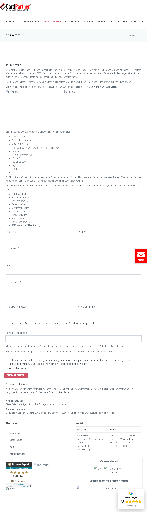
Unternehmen (119, 21)
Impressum (15, 432)
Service (102, 21)
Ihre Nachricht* (13, 282)
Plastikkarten (52, 21)
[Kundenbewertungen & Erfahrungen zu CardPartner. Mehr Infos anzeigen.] (19, 474)
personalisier (81, 185)
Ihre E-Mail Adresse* (16, 306)
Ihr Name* (81, 231)
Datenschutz (16, 439)
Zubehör (89, 21)
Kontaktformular (17, 453)
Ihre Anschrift (12, 248)
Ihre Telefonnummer (85, 306)
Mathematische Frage (16, 332)
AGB (12, 446)
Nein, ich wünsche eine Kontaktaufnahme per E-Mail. (71, 323)
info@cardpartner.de (126, 439)
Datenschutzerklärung (16, 368)
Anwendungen (31, 21)
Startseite (12, 21)
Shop (134, 21)
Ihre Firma (11, 231)
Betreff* (10, 265)
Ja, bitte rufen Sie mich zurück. (25, 323)
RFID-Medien (72, 21)
